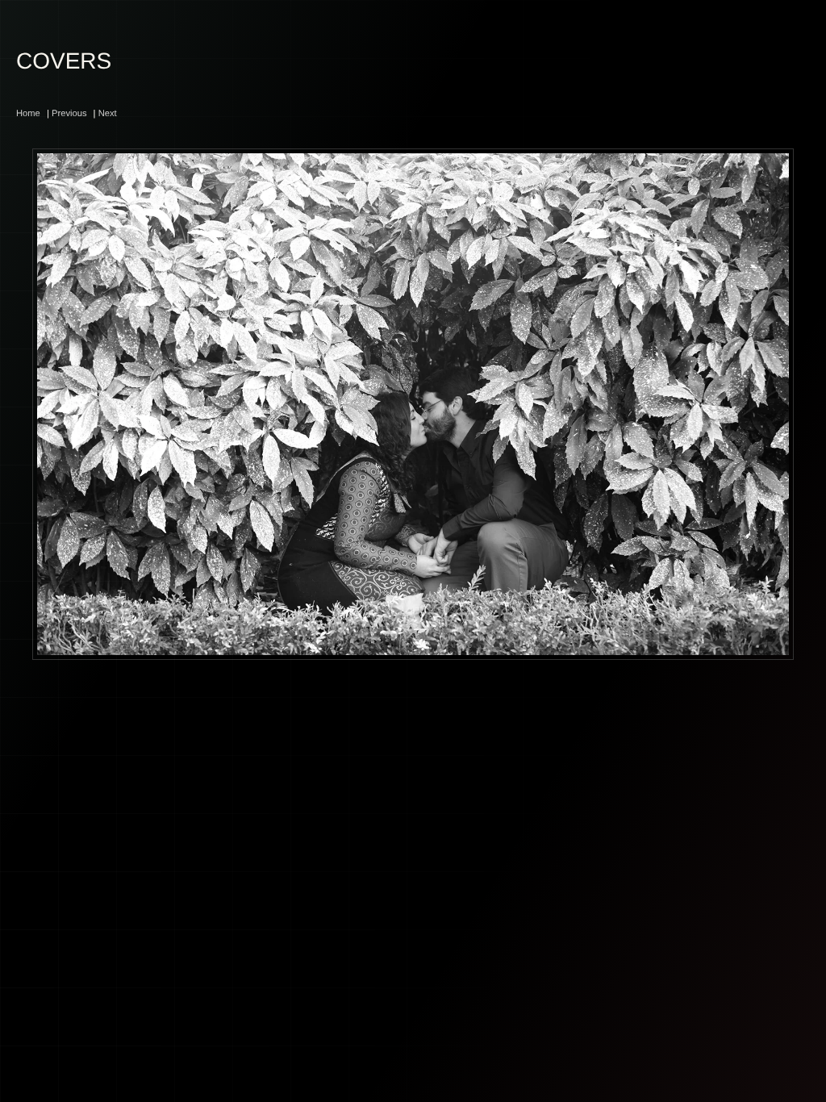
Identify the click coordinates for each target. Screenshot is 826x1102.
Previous (69, 114)
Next (107, 114)
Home (28, 114)
